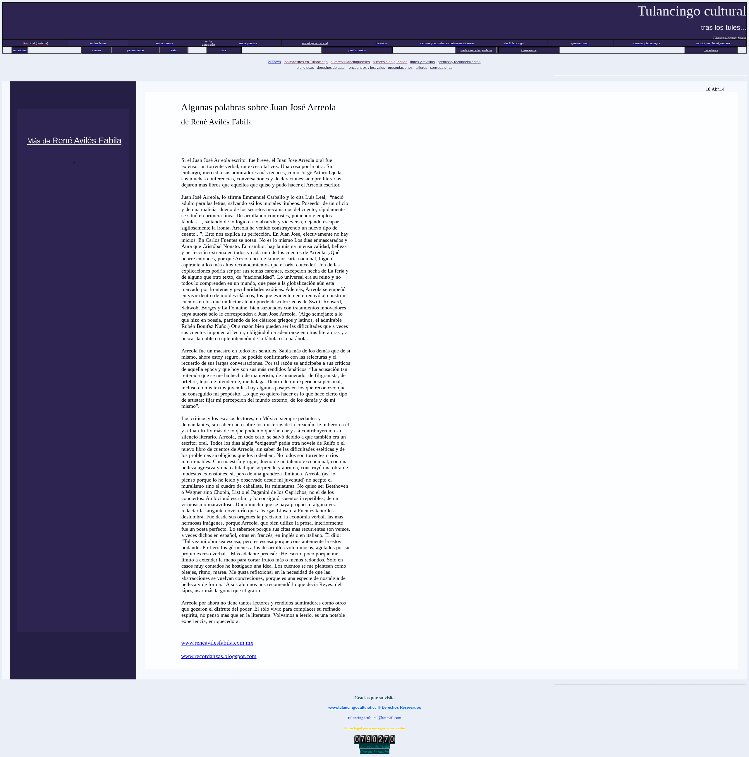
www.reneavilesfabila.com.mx (217, 642)
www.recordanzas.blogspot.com (219, 656)
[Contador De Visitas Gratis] (374, 741)
